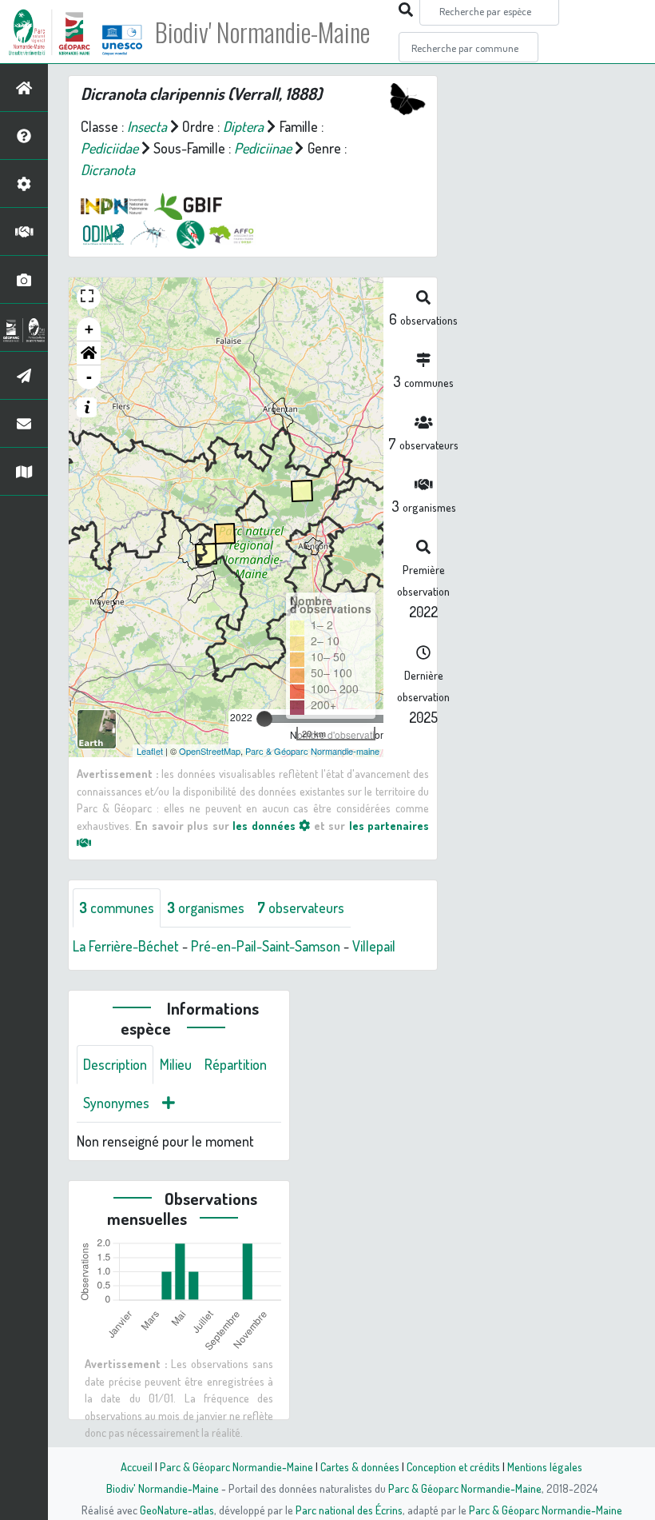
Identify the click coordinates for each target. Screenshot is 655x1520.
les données (265, 825)
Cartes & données (359, 1466)
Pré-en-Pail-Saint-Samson (265, 946)
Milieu (176, 1064)
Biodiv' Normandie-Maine (262, 32)
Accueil (137, 1466)
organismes (205, 907)
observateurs (300, 907)
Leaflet (150, 750)
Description (115, 1064)
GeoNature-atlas (177, 1509)
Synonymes (116, 1102)
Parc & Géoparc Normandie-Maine (236, 1466)
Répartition (235, 1064)
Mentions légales (544, 1466)
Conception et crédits (453, 1466)
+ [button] (89, 329)
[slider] (264, 719)
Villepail (373, 946)
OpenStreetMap (209, 750)
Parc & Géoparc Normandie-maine (312, 750)
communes (116, 907)
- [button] (89, 377)
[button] (89, 353)
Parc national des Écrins (349, 1509)
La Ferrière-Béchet (126, 946)
